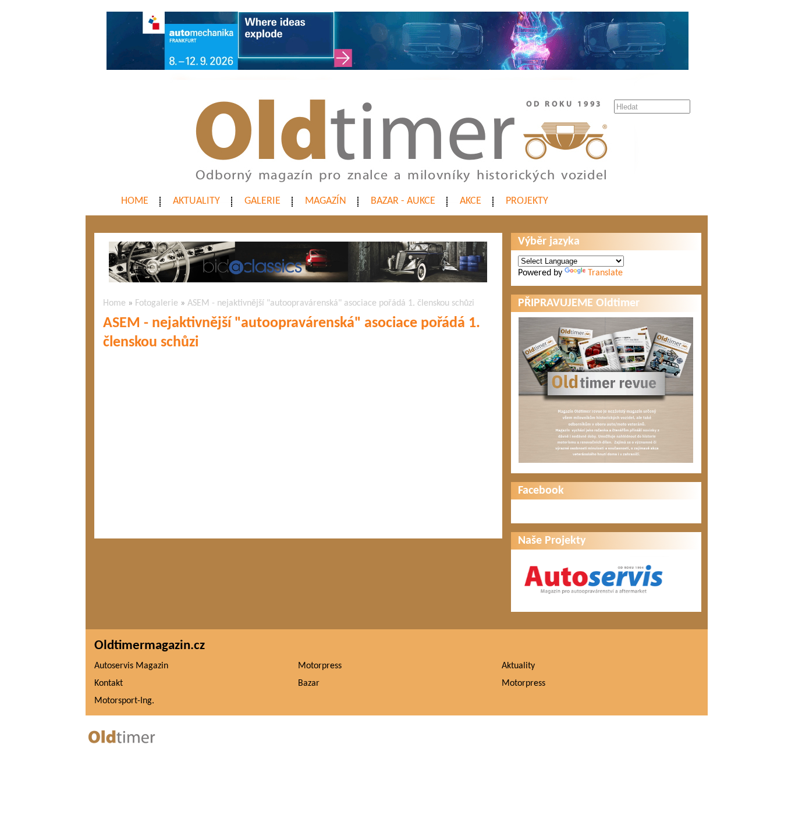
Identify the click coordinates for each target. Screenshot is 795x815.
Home (134, 201)
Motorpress (320, 666)
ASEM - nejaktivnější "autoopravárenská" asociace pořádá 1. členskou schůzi (330, 303)
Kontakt (108, 683)
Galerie (262, 201)
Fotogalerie (156, 303)
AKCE (470, 201)
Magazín (325, 201)
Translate (605, 273)
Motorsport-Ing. (124, 701)
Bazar (309, 683)
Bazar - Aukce (403, 201)
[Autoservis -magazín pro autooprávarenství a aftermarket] (593, 599)
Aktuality (196, 201)
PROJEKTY (527, 201)
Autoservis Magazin (131, 666)
